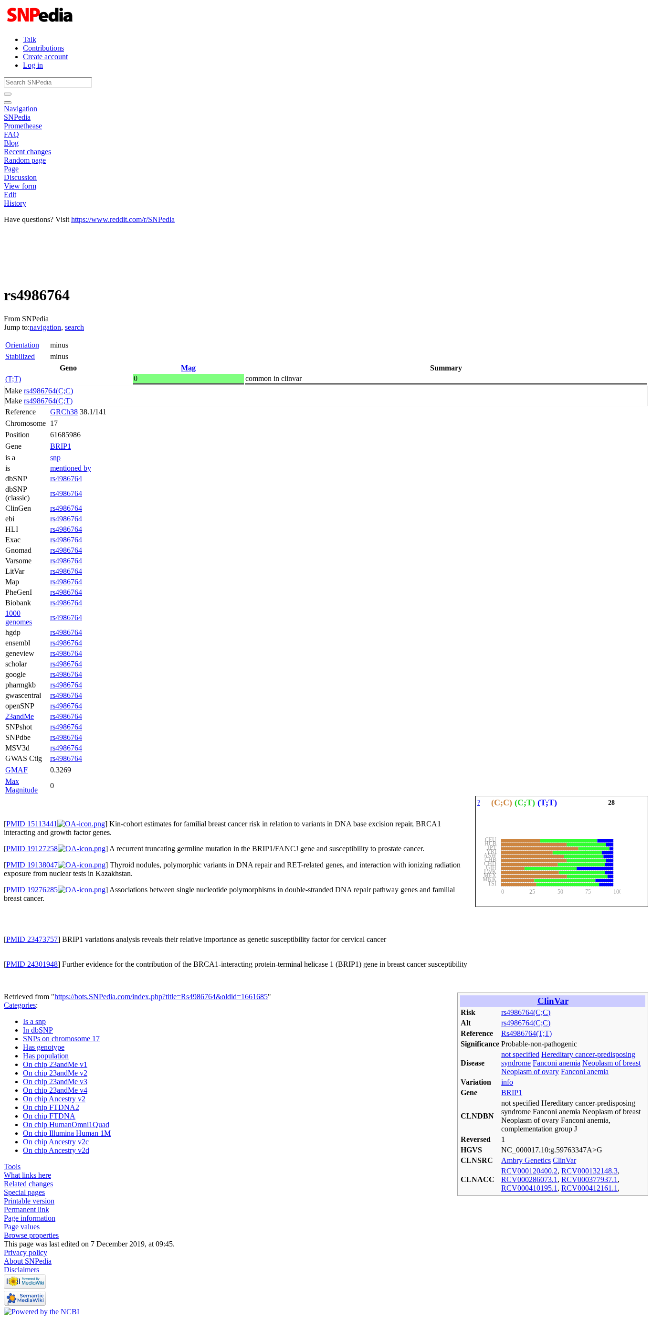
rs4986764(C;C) (48, 391)
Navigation (20, 109)
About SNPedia (28, 1261)
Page (11, 169)
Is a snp (34, 1021)
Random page (25, 160)
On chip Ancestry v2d (56, 1150)
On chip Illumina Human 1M (67, 1133)
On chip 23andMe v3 (55, 1081)
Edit (10, 194)
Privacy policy (25, 1252)
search (74, 327)
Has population (46, 1056)
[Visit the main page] (41, 23)
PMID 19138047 (32, 865)
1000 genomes (18, 617)
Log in (33, 65)
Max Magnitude (21, 785)
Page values (22, 1227)
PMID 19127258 (32, 849)
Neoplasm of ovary (530, 1071)
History (15, 203)
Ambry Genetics (526, 1160)
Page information (29, 1218)
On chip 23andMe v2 (55, 1073)
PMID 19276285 (32, 890)
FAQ (11, 134)
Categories (20, 1005)
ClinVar (552, 1001)
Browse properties (31, 1235)
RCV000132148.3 (589, 1171)
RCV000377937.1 (589, 1179)
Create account (45, 57)
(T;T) (13, 379)
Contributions (43, 48)
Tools (12, 1166)
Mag (188, 368)
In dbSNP (38, 1030)
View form (20, 186)
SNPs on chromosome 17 (61, 1039)
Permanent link (26, 1209)
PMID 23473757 (32, 939)
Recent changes (27, 152)
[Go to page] (7, 94)
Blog (11, 143)
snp (55, 458)
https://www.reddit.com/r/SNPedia (123, 219)
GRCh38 (64, 412)
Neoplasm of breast (611, 1063)
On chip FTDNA (49, 1116)
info (507, 1082)
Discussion (20, 177)
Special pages (24, 1192)
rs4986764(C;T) (48, 401)
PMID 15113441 (31, 824)
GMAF (16, 770)
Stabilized (20, 356)
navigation (45, 327)
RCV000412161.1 (589, 1188)
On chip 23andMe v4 (55, 1090)
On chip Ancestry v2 (54, 1099)
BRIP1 (60, 446)
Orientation (22, 345)
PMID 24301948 (32, 964)
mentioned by (70, 468)
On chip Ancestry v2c (56, 1142)
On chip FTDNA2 (51, 1107)
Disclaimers (21, 1270)
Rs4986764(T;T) (526, 1033)
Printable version (29, 1201)
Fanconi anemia (556, 1063)
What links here (27, 1175)
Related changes (28, 1184)
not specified (520, 1054)
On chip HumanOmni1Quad (66, 1124)
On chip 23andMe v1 (55, 1064)
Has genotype (43, 1047)
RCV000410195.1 (529, 1188)
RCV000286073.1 (529, 1179)
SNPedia (17, 117)
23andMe (19, 716)
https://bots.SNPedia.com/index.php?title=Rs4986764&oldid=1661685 (161, 997)
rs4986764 (66, 479)
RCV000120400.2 (529, 1171)
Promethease (23, 126)
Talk (29, 39)
